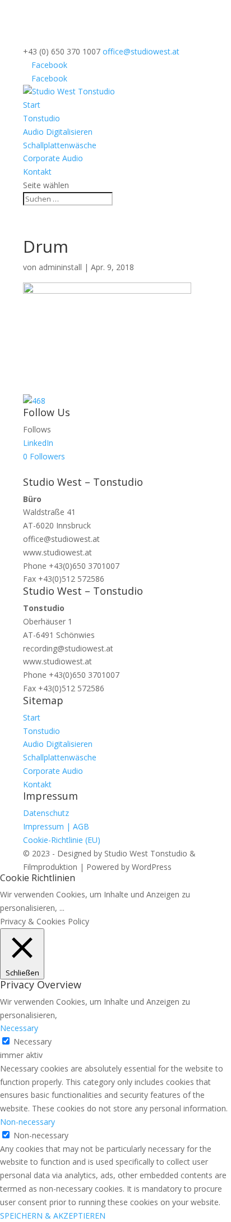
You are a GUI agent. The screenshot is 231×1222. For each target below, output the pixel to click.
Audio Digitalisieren (58, 131)
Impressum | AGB (56, 826)
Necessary (32, 1041)
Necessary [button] (19, 1028)
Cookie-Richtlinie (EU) (61, 840)
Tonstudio (41, 118)
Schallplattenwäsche (59, 145)
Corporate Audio (53, 158)
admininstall (60, 267)
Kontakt (37, 171)
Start (31, 104)
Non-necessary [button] (27, 1121)
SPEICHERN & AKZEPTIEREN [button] (52, 1215)
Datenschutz (46, 813)
